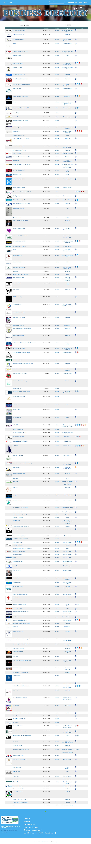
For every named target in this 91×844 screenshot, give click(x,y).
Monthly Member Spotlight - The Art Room (39, 833)
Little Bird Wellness (17, 500)
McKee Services (16, 520)
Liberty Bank (15, 495)
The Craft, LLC (16, 715)
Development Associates (18, 277)
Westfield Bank (16, 781)
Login (56, 842)
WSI (14, 805)
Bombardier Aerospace (18, 146)
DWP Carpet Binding (17, 296)
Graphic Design (67, 484)
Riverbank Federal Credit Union (20, 620)
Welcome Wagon (16, 779)
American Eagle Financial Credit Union (21, 84)
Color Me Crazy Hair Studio (19, 228)
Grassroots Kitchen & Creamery (20, 381)
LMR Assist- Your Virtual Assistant (20, 507)
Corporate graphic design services (67, 482)
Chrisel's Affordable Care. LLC (19, 199)
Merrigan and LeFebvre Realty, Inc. (21, 526)
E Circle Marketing (17, 304)
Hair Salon (67, 228)
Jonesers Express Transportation (20, 441)
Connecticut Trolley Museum (19, 241)
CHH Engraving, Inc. (17, 196)
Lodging (67, 171)
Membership (28, 824)
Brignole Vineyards (17, 153)
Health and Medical (67, 43)
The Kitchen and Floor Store (19, 30)
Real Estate (67, 34)
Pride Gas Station (17, 582)
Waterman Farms (16, 771)
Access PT (15, 43)
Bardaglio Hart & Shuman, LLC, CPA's (21, 107)
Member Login (73, 2)
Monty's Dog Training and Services (20, 538)
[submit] (64, 1)
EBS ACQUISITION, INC (18, 325)
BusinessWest (16, 160)
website (57, 30)
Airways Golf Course (17, 67)
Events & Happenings (32, 830)
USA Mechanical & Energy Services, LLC (22, 749)
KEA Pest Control (16, 467)
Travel (67, 146)
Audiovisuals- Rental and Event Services (67, 102)
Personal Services (67, 131)
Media (67, 160)
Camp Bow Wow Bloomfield (19, 170)
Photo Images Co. (17, 570)
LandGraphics (16, 481)
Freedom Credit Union (18, 360)
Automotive (67, 249)
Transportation (67, 441)
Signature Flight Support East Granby (21, 644)
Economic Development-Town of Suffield (22, 328)
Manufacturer (67, 96)
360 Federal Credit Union (18, 39)
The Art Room (16, 705)
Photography (67, 132)
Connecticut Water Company (19, 246)
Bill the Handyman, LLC (18, 127)
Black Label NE (16, 131)
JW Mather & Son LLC (18, 455)
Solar (67, 652)
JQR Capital (15, 445)
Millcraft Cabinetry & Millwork (19, 536)
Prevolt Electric (16, 578)
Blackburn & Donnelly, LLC (19, 135)
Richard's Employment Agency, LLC (21, 611)
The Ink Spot (15, 722)
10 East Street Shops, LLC (19, 34)
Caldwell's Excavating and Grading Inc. (21, 164)
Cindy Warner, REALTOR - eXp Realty (21, 203)
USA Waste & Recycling (18, 755)
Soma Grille (15, 656)
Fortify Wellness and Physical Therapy (21, 352)
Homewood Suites (17, 417)
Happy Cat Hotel (16, 409)
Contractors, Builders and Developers (67, 30)
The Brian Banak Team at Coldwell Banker (22, 713)
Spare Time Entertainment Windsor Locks (22, 660)
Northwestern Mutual (17, 554)
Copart (14, 249)
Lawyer (67, 135)
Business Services (67, 40)
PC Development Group (18, 561)
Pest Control (67, 467)
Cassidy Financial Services (19, 179)
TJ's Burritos (15, 741)
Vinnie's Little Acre (17, 767)
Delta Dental (15, 271)
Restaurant (67, 79)
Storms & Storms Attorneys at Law (20, 672)
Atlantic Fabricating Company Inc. (20, 96)
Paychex (14, 557)
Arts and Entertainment (67, 67)
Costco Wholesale (17, 262)
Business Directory (31, 827)
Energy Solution (67, 651)
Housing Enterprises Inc (18, 429)
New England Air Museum (18, 545)
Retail (67, 55)
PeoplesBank (16, 566)
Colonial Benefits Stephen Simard (20, 220)
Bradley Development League (19, 150)
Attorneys (67, 514)
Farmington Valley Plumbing (19, 348)
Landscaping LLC (67, 236)
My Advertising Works (17, 542)
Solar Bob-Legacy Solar (18, 651)
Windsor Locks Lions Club (18, 789)
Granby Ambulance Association (20, 373)
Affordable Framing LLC (18, 55)
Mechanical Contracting (67, 752)
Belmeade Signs (16, 112)
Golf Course (67, 69)
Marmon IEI (15, 626)
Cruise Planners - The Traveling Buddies (22, 735)
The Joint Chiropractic (18, 725)
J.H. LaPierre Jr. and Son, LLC (19, 432)
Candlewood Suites (17, 174)
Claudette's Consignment (18, 208)
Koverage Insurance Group (19, 473)
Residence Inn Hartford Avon (19, 604)
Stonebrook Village (17, 668)
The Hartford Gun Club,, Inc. (19, 718)
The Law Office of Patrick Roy (19, 731)
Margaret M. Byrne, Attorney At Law (21, 514)
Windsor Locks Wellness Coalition (20, 802)
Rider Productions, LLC (18, 617)
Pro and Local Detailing (18, 586)
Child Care (67, 156)
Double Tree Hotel (17, 283)
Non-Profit (67, 74)
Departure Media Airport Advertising (21, 274)
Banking (67, 84)
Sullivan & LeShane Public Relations (21, 685)
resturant (67, 768)
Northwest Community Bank (19, 551)
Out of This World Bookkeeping (20, 697)
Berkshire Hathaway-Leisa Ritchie (20, 120)
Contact (85, 2)
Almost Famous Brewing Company (20, 79)
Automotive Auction (67, 251)
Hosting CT (15, 424)
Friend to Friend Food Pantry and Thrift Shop (23, 363)
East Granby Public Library (19, 312)
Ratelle (14, 102)
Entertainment (67, 105)
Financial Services (67, 39)
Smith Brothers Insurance (18, 648)
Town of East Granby (17, 745)
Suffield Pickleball (16, 675)
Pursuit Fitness (16, 597)
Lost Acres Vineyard (17, 512)
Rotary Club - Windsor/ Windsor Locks (21, 623)
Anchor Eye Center (17, 88)
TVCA (10, 2)
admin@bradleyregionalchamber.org (9, 830)
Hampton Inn (15, 404)
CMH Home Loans (17, 217)
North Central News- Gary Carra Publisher (22, 548)
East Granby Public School (19, 317)
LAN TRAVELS (16, 478)
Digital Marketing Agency (67, 305)
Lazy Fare (15, 487)
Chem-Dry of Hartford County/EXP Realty (22, 191)
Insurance (67, 220)
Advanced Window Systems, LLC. (20, 51)
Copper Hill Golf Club (17, 255)
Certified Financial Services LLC (20, 187)
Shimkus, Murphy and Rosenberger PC (21, 639)
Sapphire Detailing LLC (18, 631)
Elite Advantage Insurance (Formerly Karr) (22, 463)
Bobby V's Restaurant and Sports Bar (21, 138)
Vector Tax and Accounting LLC (20, 759)
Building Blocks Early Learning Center (21, 156)
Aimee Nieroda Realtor (18, 63)
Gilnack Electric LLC (17, 369)
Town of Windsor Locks (18, 791)
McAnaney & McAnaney (18, 517)
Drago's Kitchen (16, 289)
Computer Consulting (67, 561)
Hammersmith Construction (19, 396)
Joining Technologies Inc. (18, 436)
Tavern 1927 (15, 690)
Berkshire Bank (16, 117)
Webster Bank (16, 776)
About (26, 821)
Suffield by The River (17, 683)
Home (80, 2)
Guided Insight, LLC (17, 388)
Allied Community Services (19, 74)
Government (67, 328)
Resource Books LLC (17, 608)
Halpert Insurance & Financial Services (21, 391)
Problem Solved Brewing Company (20, 594)
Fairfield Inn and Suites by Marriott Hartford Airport (24, 342)
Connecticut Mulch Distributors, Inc (20, 236)
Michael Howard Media (18, 529)
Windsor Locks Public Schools (19, 799)
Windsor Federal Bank (18, 786)
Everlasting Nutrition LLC (18, 335)
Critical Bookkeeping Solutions (19, 267)
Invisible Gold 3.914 (44, 842)
